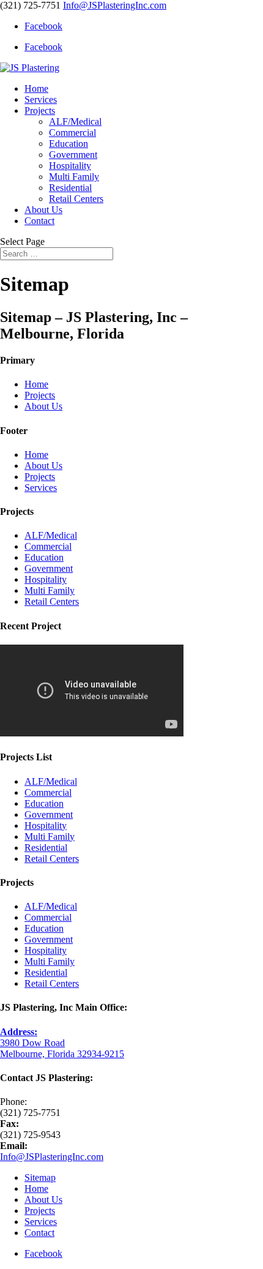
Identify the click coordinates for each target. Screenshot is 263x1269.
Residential (70, 187)
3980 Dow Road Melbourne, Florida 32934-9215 (62, 1043)
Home (36, 88)
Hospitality (70, 165)
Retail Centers (76, 198)
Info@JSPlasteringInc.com (51, 1156)
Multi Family (74, 176)
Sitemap (40, 1177)
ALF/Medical (75, 121)
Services (40, 99)
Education (68, 143)
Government (73, 154)
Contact (39, 220)
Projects (39, 110)
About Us (43, 209)
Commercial (72, 132)
